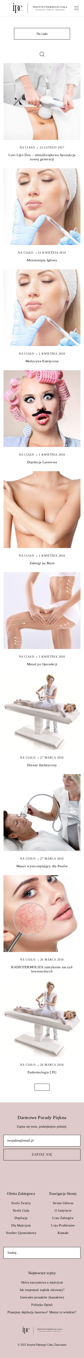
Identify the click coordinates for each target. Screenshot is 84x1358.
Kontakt (63, 1233)
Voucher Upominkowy (21, 1233)
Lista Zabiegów (63, 1218)
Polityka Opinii (41, 1305)
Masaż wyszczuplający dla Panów (42, 866)
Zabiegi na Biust (42, 563)
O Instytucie (63, 1210)
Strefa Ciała (21, 1210)
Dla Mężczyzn (21, 1225)
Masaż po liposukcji (42, 664)
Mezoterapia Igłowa (42, 260)
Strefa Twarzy (21, 1203)
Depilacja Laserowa (42, 462)
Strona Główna (63, 1203)
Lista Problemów (63, 1225)
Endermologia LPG (42, 1072)
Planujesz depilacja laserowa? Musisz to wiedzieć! (42, 1312)
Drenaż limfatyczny (42, 765)
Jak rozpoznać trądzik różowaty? (42, 1290)
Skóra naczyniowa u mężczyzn (42, 1282)
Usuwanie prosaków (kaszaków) (42, 1297)
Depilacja (21, 1218)
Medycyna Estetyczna (42, 361)
